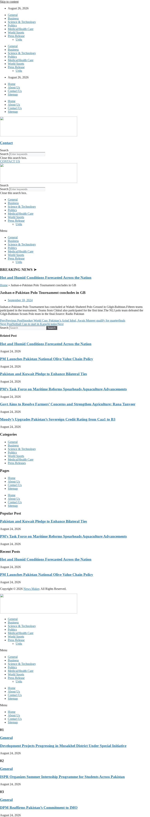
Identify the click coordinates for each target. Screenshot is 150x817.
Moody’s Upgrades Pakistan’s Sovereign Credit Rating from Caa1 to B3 (57, 419)
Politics (12, 25)
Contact (6, 143)
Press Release (16, 36)
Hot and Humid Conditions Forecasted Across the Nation (45, 278)
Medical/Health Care (20, 29)
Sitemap (13, 94)
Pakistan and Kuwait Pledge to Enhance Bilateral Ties (43, 374)
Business (13, 18)
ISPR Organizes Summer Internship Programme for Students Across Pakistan (62, 777)
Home (11, 84)
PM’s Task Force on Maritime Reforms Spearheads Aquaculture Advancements (63, 389)
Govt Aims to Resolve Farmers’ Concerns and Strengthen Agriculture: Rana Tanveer (67, 404)
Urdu (19, 39)
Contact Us (15, 91)
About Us (14, 87)
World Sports (16, 32)
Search (4, 154)
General (13, 15)
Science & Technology (22, 22)
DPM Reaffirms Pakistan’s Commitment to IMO (39, 807)
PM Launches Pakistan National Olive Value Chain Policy (46, 359)
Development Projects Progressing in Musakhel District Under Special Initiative (63, 746)
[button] (75, 150)
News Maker (31, 588)
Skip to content (9, 1)
